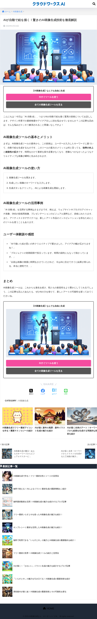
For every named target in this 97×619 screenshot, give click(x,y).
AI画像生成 (23, 400)
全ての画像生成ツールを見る (49, 104)
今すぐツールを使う (48, 97)
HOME (50, 608)
